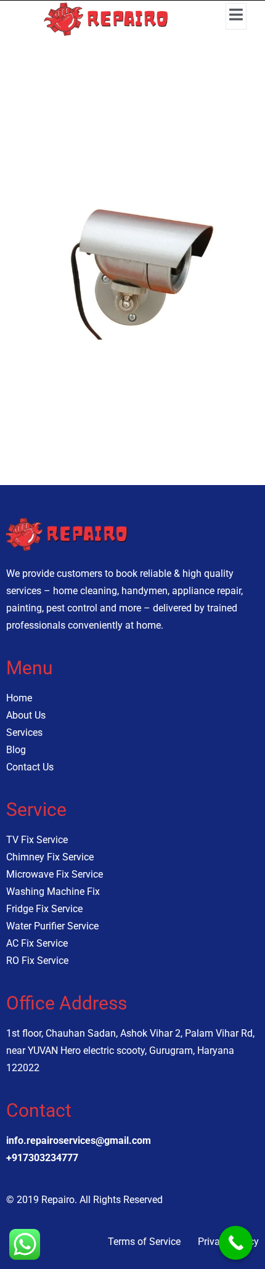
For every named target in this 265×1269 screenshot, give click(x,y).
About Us (26, 715)
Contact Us (30, 767)
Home (19, 698)
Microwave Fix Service (54, 874)
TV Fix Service (37, 840)
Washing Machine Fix (53, 891)
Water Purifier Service (52, 926)
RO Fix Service (37, 960)
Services (24, 732)
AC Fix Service (37, 943)
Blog (16, 750)
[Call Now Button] (236, 1243)
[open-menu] (236, 16)
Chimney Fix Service (50, 857)
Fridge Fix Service (44, 909)
